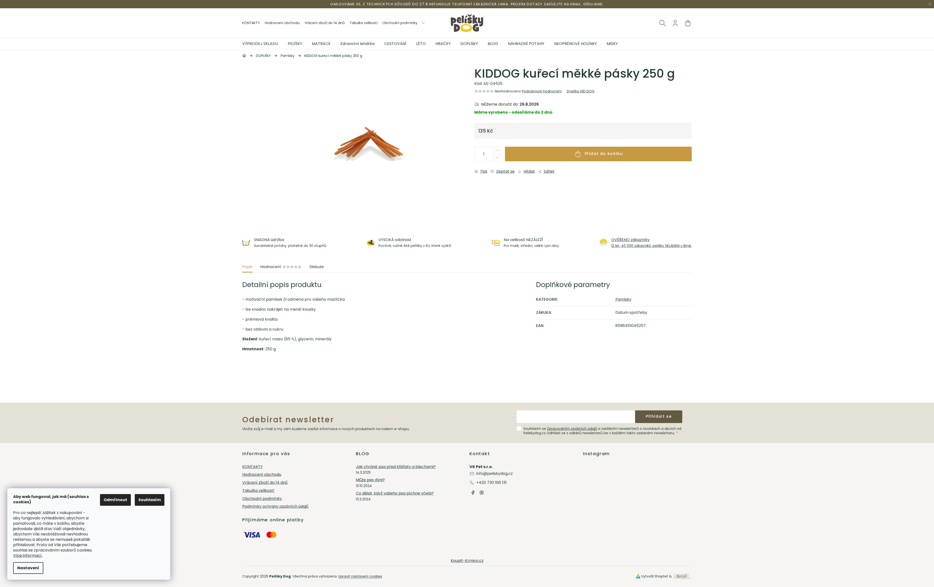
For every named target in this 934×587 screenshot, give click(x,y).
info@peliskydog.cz (494, 473)
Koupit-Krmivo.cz (467, 560)
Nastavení (28, 568)
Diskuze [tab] (316, 267)
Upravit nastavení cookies (360, 576)
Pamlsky (623, 299)
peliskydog (481, 492)
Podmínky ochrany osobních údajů (275, 506)
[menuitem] (262, 44)
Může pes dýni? (370, 480)
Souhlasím (149, 500)
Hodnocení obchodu (282, 23)
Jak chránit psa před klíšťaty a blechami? (396, 467)
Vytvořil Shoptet (654, 576)
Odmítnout (115, 500)
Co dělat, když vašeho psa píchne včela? (395, 493)
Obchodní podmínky (399, 23)
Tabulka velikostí (363, 23)
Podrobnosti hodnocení (542, 91)
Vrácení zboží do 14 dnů (325, 23)
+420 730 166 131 (491, 482)
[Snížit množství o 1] (497, 157)
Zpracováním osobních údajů (572, 428)
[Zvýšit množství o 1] (497, 150)
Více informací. (27, 555)
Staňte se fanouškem (472, 492)
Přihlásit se (659, 416)
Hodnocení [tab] (281, 267)
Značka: (580, 91)
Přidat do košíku (604, 153)
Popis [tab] (247, 267)
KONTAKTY (251, 23)
